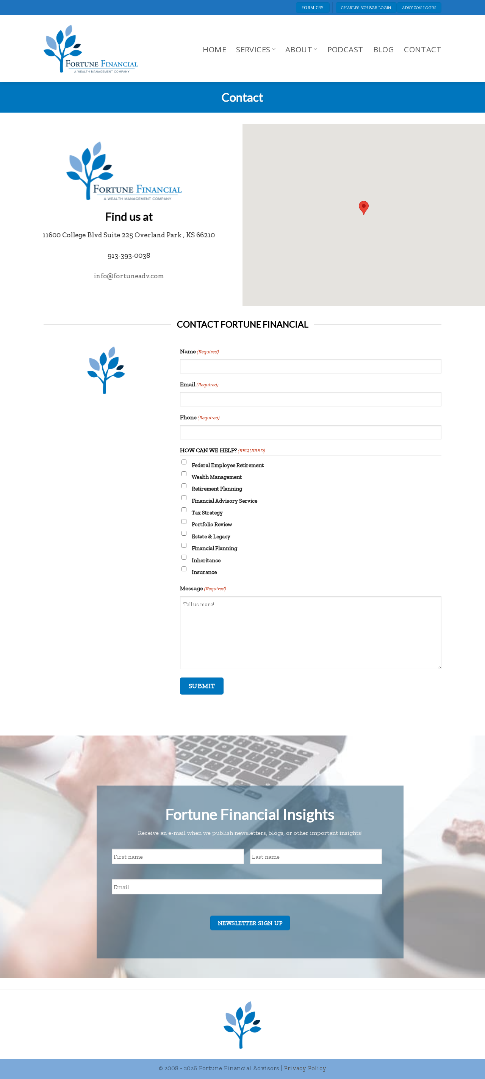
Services (253, 49)
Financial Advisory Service (224, 500)
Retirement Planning (217, 488)
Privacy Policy (305, 1068)
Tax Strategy (207, 512)
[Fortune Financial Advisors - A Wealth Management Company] (95, 48)
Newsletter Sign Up (250, 923)
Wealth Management (217, 477)
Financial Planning (214, 548)
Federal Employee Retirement (228, 465)
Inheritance (206, 560)
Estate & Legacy (211, 536)
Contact (422, 49)
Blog (383, 49)
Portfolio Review (212, 524)
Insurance (204, 572)
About (298, 49)
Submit (202, 686)
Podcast (345, 49)
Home (214, 49)
